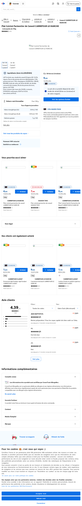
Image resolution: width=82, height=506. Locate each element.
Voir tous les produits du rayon (15, 133)
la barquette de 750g (9, 29)
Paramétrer (41, 503)
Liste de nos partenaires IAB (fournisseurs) (17, 486)
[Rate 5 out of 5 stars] (8, 31)
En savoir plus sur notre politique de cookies (17, 476)
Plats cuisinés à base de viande (51, 20)
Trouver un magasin (27, 437)
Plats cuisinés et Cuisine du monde (38, 20)
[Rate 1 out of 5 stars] (2, 31)
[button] (23, 4)
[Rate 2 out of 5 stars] (4, 31)
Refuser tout (41, 498)
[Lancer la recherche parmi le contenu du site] (78, 9)
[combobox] (41, 9)
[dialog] (41, 475)
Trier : (58, 304)
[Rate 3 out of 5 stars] (5, 31)
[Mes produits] (58, 4)
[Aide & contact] (53, 4)
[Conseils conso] (75, 377)
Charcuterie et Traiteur (26, 20)
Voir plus (6, 125)
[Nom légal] (75, 224)
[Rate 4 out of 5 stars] (7, 31)
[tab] (5, 65)
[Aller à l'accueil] (3, 4)
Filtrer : (33, 304)
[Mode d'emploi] (75, 417)
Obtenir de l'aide (57, 437)
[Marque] (75, 424)
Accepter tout (41, 494)
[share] (78, 35)
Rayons (15, 20)
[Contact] (75, 409)
